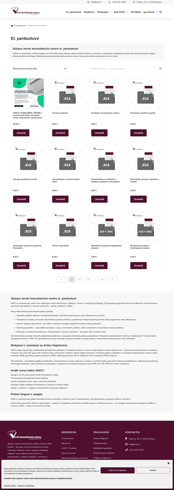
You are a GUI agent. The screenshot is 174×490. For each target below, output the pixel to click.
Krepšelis (161, 12)
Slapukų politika (10, 485)
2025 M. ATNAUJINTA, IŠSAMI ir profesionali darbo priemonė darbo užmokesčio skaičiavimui (27, 115)
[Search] (160, 68)
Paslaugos (102, 12)
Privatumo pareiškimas (25, 485)
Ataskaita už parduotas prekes (105, 113)
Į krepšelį (21, 133)
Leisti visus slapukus (118, 470)
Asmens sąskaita (60, 113)
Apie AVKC (119, 12)
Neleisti (153, 470)
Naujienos (89, 12)
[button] (168, 463)
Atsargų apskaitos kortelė (25, 179)
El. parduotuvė (73, 12)
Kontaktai (136, 12)
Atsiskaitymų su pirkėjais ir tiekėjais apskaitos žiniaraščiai (105, 180)
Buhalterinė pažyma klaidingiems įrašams (140, 247)
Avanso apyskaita (60, 246)
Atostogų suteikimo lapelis (142, 113)
